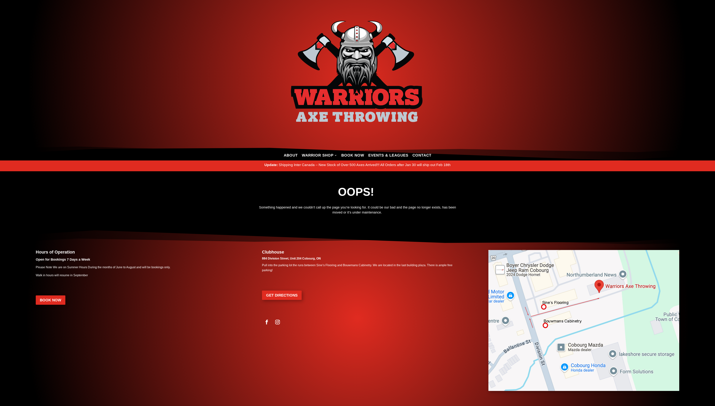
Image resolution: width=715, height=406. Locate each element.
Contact (421, 155)
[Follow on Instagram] (277, 322)
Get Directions (282, 295)
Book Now (352, 155)
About (291, 155)
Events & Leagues (388, 155)
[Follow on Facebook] (266, 322)
